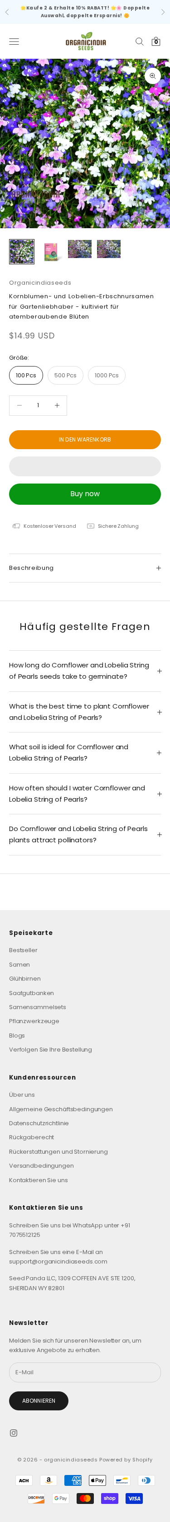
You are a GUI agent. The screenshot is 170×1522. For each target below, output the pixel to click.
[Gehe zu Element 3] (79, 249)
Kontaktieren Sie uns (38, 1180)
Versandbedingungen (41, 1165)
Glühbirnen (25, 978)
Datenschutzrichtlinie (39, 1123)
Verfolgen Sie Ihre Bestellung (50, 1049)
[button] (85, 466)
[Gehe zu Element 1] (21, 251)
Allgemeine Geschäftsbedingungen (61, 1109)
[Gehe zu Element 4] (108, 249)
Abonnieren (38, 1401)
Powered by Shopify (126, 1459)
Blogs (17, 1035)
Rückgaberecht (31, 1137)
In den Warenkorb (85, 439)
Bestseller (23, 950)
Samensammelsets (37, 1007)
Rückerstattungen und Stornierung (58, 1151)
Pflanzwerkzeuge (34, 1021)
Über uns (22, 1094)
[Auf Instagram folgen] (13, 1432)
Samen (19, 964)
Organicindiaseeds (40, 282)
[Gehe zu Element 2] (50, 251)
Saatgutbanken (31, 993)
